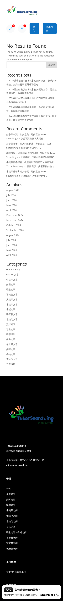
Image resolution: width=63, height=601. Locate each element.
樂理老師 (10, 504)
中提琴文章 (12, 279)
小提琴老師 (12, 510)
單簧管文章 (12, 294)
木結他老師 (12, 521)
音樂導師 (10, 364)
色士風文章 (12, 344)
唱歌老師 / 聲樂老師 (16, 532)
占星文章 (10, 284)
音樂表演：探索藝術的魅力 (40, 166)
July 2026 (11, 195)
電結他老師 (12, 515)
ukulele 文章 (12, 274)
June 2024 (11, 245)
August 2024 (12, 235)
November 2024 (14, 220)
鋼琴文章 (10, 349)
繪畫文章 (10, 339)
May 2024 (11, 249)
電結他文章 (12, 359)
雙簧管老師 (12, 543)
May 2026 (11, 205)
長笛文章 (10, 354)
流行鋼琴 (10, 324)
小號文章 (10, 309)
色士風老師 (12, 548)
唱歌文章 (10, 289)
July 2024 (11, 240)
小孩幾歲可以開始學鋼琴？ (34, 175)
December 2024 (14, 215)
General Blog (13, 269)
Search (51, 64)
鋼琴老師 (10, 499)
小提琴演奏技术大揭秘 (32, 138)
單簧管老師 (12, 537)
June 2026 (11, 200)
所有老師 (10, 493)
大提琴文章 (12, 299)
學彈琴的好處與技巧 (31, 147)
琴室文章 (10, 329)
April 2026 (11, 210)
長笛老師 (10, 526)
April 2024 (11, 254)
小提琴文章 (12, 304)
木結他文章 (12, 319)
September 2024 (15, 230)
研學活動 (10, 334)
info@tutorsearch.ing (17, 465)
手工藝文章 (12, 314)
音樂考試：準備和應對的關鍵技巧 (37, 157)
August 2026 (12, 190)
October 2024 (13, 225)
